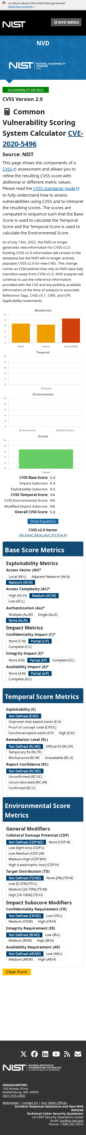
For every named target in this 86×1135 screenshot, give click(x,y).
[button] (66, 22)
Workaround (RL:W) (24, 757)
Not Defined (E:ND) (24, 716)
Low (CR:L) (54, 915)
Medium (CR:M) (21, 921)
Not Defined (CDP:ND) (26, 842)
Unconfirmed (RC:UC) (25, 776)
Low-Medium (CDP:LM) (26, 853)
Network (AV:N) (21, 582)
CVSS (7, 169)
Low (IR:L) (52, 935)
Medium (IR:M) (20, 940)
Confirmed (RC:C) (22, 788)
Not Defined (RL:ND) (24, 746)
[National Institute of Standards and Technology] (32, 1069)
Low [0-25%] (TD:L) (23, 883)
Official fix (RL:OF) (59, 746)
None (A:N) (17, 673)
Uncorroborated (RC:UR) (28, 782)
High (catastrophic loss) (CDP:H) (34, 864)
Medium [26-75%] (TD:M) (28, 889)
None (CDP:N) (59, 842)
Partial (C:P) (40, 641)
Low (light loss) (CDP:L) (26, 847)
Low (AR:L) (54, 953)
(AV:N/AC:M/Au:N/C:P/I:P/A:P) (43, 535)
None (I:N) (17, 660)
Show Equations (43, 521)
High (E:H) (67, 733)
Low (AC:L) (17, 601)
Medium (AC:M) (44, 595)
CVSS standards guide (54, 188)
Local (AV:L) (17, 576)
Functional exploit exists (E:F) (31, 733)
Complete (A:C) (20, 679)
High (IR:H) (45, 940)
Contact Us (30, 1103)
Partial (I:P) (38, 660)
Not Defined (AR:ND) (25, 953)
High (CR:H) (47, 921)
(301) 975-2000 (14, 1095)
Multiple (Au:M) (21, 614)
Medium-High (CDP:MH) (27, 859)
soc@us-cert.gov (71, 1120)
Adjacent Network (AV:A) (51, 576)
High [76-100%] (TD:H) (26, 895)
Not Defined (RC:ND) (25, 771)
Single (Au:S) (47, 614)
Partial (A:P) (40, 673)
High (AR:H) (47, 959)
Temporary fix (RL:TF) (25, 752)
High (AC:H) (18, 595)
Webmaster (11, 1103)
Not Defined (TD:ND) (25, 878)
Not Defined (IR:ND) (24, 935)
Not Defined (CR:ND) (25, 915)
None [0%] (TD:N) (59, 878)
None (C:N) (17, 641)
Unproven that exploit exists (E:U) (35, 721)
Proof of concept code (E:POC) (32, 727)
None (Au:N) (18, 620)
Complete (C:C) (20, 646)
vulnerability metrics (26, 90)
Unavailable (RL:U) (59, 757)
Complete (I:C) (63, 660)
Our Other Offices (54, 1103)
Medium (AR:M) (21, 959)
